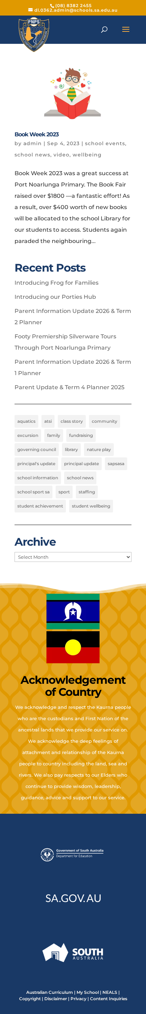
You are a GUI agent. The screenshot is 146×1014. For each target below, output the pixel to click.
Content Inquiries (108, 998)
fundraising (81, 435)
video (61, 155)
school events (105, 143)
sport (64, 491)
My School (88, 992)
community (104, 421)
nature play (99, 449)
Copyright (30, 998)
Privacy (78, 998)
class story (72, 421)
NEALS (109, 992)
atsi (48, 421)
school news (32, 155)
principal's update (36, 463)
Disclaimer (55, 998)
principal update (81, 463)
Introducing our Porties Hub (55, 296)
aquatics (26, 421)
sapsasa (116, 463)
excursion (27, 435)
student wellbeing (91, 506)
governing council (36, 449)
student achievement (40, 506)
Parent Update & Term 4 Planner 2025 (69, 387)
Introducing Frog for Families (57, 282)
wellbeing (87, 155)
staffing (87, 491)
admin (32, 143)
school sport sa (33, 491)
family (53, 435)
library (71, 449)
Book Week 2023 (36, 134)
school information (37, 477)
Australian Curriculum (49, 992)
